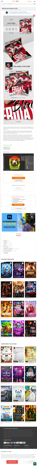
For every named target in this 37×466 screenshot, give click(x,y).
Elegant (14, 363)
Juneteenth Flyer (28, 422)
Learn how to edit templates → (18, 211)
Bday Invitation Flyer (16, 422)
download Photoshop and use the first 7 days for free (21, 13)
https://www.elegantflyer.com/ (21, 454)
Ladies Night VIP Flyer (17, 318)
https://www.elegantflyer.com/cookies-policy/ (7, 457)
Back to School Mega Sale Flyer (5, 423)
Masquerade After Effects (5, 383)
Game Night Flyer (16, 383)
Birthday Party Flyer (28, 318)
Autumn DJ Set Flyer (4, 318)
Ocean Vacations (16, 402)
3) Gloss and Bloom (6, 149)
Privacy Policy (33, 457)
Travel (26, 402)
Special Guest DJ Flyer (29, 337)
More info (10, 246)
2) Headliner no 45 (6, 148)
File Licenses (6, 447)
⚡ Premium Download (18, 204)
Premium (30, 1)
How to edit (14, 250)
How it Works (26, 447)
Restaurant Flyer (4, 363)
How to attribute (16, 248)
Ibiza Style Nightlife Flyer (29, 298)
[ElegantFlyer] (15, 1)
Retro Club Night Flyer (17, 337)
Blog (15, 447)
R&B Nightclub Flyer (16, 298)
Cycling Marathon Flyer (5, 402)
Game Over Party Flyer (29, 383)
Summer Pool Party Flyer (5, 337)
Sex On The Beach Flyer (29, 363)
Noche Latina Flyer (4, 298)
